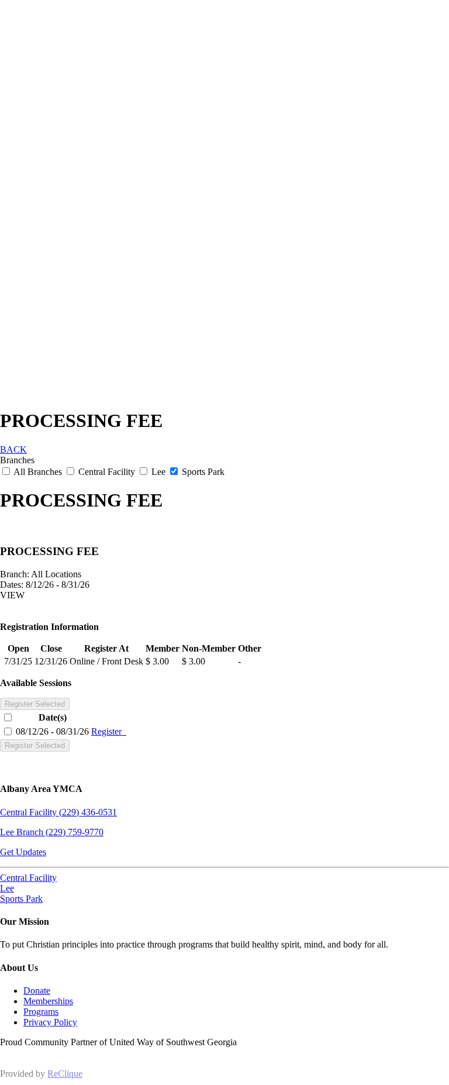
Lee (158, 472)
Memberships (48, 1001)
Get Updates (23, 852)
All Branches (38, 472)
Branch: (14, 574)
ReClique (64, 1074)
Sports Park (201, 472)
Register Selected (35, 704)
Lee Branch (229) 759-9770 (51, 832)
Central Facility (106, 472)
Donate (36, 991)
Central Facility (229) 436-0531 (58, 812)
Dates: (11, 585)
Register (108, 731)
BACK (13, 449)
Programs (40, 1012)
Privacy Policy (50, 1022)
